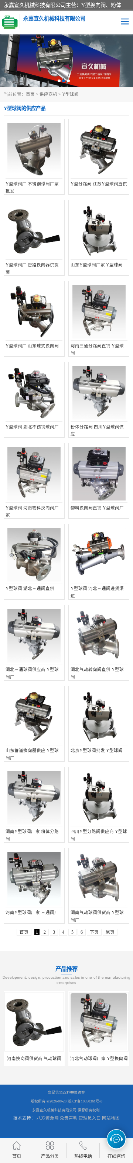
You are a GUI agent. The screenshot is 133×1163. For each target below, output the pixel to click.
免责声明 (69, 1118)
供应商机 (48, 94)
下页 (94, 932)
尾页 (110, 932)
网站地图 (111, 1118)
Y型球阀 (70, 94)
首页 (30, 94)
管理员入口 (90, 1118)
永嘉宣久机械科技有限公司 (54, 1110)
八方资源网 (48, 1118)
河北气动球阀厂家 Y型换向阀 (49, 1058)
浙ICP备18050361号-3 (85, 1101)
